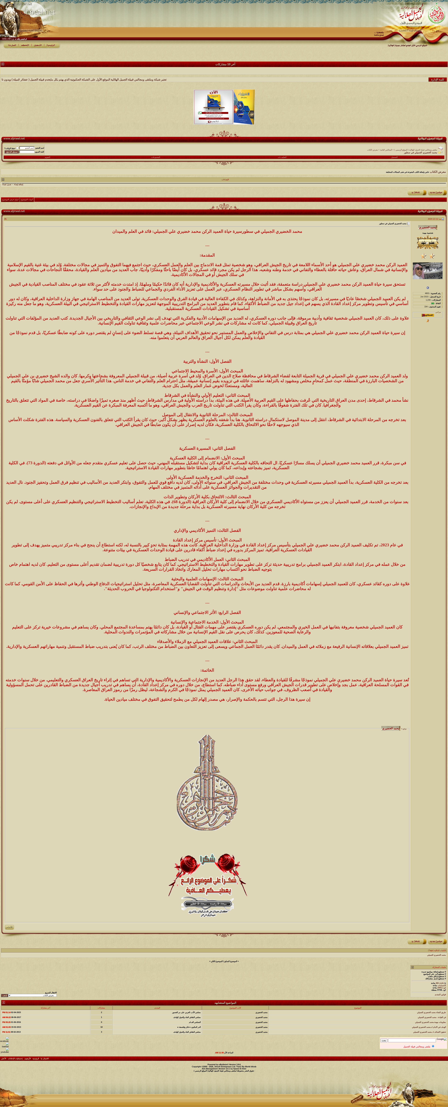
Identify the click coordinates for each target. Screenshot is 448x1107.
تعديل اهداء (6, 184)
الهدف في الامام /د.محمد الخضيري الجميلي (429, 1027)
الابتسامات (442, 985)
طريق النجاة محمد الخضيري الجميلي (431, 1012)
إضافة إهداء (18, 184)
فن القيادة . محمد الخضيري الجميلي (432, 1017)
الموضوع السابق (230, 961)
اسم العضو (40, 148)
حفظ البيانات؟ (9, 148)
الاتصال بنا (45, 1058)
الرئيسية (36, 1058)
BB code (440, 983)
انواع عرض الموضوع (10, 199)
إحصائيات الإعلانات (15, 1058)
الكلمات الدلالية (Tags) (437, 950)
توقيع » (404, 729)
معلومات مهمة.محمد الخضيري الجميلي (430, 1022)
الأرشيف (27, 1058)
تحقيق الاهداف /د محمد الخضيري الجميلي (429, 1032)
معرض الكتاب (372, 150)
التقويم (47, 157)
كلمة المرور (39, 152)
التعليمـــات (282, 157)
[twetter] (4, 1046)
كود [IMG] (442, 988)
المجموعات (155, 157)
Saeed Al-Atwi (239, 1069)
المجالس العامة (386, 150)
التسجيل (394, 157)
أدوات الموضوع (27, 199)
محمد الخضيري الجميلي (436, 955)
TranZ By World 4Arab (246, 1067)
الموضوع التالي (217, 961)
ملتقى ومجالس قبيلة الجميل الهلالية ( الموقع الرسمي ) (415, 150)
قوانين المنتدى (440, 994)
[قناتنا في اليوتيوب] (4, 1052)
